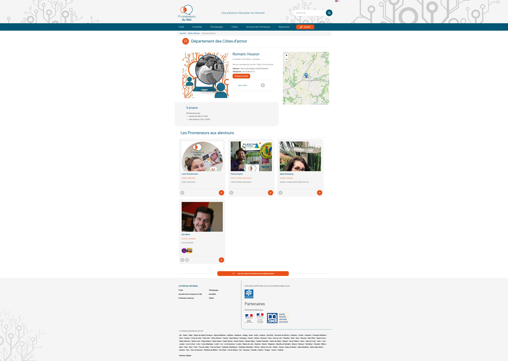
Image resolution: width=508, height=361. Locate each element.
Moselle (317, 344)
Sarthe (275, 347)
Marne (264, 344)
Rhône (257, 347)
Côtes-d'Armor (194, 33)
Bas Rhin (270, 335)
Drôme (256, 338)
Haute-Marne (206, 341)
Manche (257, 344)
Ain (180, 335)
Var (240, 350)
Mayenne (271, 344)
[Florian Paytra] (251, 156)
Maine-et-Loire (248, 344)
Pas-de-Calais (204, 347)
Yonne (273, 350)
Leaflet (312, 104)
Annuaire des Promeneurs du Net (190, 294)
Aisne (185, 335)
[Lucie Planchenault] (202, 156)
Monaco (301, 344)
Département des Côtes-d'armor (219, 41)
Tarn (187, 350)
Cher (181, 338)
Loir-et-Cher (190, 344)
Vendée (254, 350)
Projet (181, 27)
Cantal (301, 335)
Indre (302, 341)
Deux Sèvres (233, 338)
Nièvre (323, 344)
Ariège (245, 335)
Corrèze (187, 338)
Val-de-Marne (233, 350)
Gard (292, 338)
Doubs (250, 338)
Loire (198, 344)
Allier (190, 335)
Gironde (303, 338)
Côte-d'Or (206, 338)
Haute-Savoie (227, 341)
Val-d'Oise (222, 350)
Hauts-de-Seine (275, 341)
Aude (256, 335)
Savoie (281, 347)
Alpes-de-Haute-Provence (203, 335)
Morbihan (309, 344)
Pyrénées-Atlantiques (229, 347)
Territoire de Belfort (210, 350)
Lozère (238, 344)
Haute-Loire (196, 341)
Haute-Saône (216, 341)
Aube (251, 335)
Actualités (197, 27)
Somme (182, 350)
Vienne (260, 350)
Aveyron (262, 335)
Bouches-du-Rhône (282, 335)
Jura (323, 341)
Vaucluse (246, 350)
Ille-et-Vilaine (294, 341)
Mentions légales (185, 356)
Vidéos (234, 27)
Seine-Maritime (303, 347)
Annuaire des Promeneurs (258, 27)
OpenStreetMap (319, 104)
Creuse (225, 338)
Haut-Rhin (311, 338)
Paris (195, 347)
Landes (181, 344)
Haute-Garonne (184, 341)
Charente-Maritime (319, 335)
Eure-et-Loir (277, 338)
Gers (297, 338)
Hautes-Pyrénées (262, 341)
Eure (269, 338)
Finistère (286, 338)
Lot (221, 344)
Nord (181, 347)
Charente (308, 335)
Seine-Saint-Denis (316, 347)
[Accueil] (187, 12)
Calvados (294, 335)
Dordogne (243, 338)
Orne (190, 347)
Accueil (183, 33)
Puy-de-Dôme (215, 347)
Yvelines (280, 350)
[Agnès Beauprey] (300, 156)
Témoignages (216, 27)
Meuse (294, 344)
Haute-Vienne (239, 341)
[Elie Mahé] (202, 217)
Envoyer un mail (241, 76)
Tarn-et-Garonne (196, 350)
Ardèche (230, 335)
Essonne (264, 338)
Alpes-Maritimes (220, 335)
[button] (306, 75)
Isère (319, 341)
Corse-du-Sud (196, 338)
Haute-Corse (321, 338)
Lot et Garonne (229, 344)
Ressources (284, 27)
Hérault (285, 341)
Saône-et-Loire (266, 347)
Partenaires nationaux (186, 298)
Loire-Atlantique (207, 344)
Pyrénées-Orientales (246, 347)
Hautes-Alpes (250, 341)
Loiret (217, 344)
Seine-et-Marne (290, 347)
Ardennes (238, 335)
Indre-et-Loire (311, 341)
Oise (185, 347)
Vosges (267, 350)
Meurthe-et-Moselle (283, 344)
